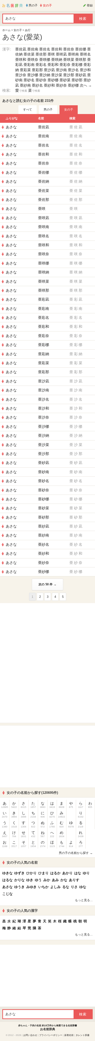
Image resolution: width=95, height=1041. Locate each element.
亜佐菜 (29, 54)
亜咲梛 (44, 60)
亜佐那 (41, 54)
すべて (27, 109)
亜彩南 (29, 65)
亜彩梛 (77, 65)
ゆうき (19, 887)
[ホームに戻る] (12, 5)
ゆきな (7, 873)
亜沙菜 (56, 75)
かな (63, 880)
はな (77, 873)
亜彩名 (41, 65)
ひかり (31, 873)
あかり (67, 873)
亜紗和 (49, 85)
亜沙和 (85, 70)
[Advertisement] (47, 634)
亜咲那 (80, 60)
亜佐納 (43, 181)
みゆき (31, 887)
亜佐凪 (20, 49)
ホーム (6, 30)
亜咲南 (73, 54)
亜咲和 (20, 60)
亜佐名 (44, 49)
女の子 (18, 30)
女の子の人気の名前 (22, 862)
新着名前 (69, 1035)
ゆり (86, 873)
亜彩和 (53, 65)
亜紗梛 (73, 85)
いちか (43, 887)
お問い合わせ (30, 1035)
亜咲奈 (32, 60)
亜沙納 (44, 75)
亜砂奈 (41, 80)
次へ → (86, 85)
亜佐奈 (68, 49)
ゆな (82, 887)
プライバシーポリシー (50, 1035)
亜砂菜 (65, 80)
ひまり (43, 873)
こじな (7, 894)
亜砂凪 (80, 75)
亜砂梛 (53, 80)
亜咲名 (85, 54)
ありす (74, 880)
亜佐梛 (80, 49)
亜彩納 (43, 354)
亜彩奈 (65, 65)
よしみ (55, 887)
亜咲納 (56, 60)
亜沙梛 (32, 75)
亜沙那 (68, 75)
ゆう (38, 880)
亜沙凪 (49, 70)
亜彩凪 (43, 299)
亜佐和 (56, 49)
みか (46, 880)
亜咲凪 (61, 54)
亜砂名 (29, 80)
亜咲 (51, 54)
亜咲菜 (68, 60)
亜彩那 (37, 70)
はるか (55, 873)
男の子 (48, 109)
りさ (74, 887)
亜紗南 (25, 85)
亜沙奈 (20, 75)
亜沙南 (61, 70)
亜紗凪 (43, 526)
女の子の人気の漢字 (22, 910)
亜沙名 (73, 70)
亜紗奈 (61, 85)
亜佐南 (32, 49)
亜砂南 (43, 472)
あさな (11, 127)
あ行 (27, 30)
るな (65, 887)
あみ (55, 880)
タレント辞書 (82, 1035)
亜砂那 (77, 80)
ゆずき (19, 873)
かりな (19, 880)
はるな (7, 880)
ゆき (29, 880)
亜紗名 (37, 85)
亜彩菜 (25, 70)
